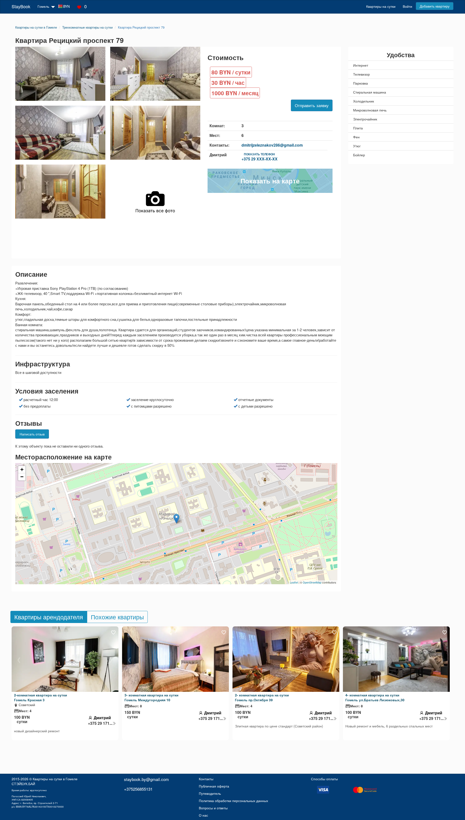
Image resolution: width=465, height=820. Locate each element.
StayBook (21, 6)
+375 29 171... (100, 723)
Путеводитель (210, 793)
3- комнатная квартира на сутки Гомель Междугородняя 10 (151, 697)
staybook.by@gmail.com (146, 779)
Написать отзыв (32, 434)
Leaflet (294, 582)
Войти (407, 6)
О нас (203, 815)
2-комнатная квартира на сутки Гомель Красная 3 (40, 697)
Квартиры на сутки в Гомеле (55, 778)
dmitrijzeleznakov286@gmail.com (272, 145)
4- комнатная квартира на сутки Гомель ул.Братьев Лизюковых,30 (374, 697)
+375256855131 (138, 789)
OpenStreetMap (312, 582)
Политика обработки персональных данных (233, 800)
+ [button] (21, 469)
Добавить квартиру (435, 6)
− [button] (21, 477)
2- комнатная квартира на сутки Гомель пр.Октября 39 (262, 697)
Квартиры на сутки (380, 6)
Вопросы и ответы (213, 807)
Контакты (206, 778)
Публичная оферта (214, 786)
